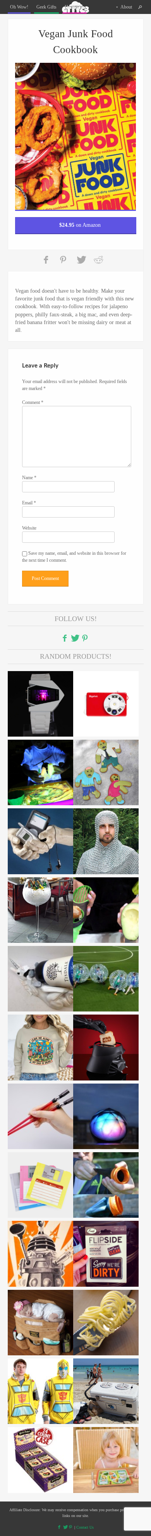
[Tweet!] (81, 260)
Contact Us (85, 1527)
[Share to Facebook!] (46, 260)
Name (29, 477)
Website (29, 528)
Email (29, 503)
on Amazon (80, 225)
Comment (32, 402)
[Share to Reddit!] (98, 260)
